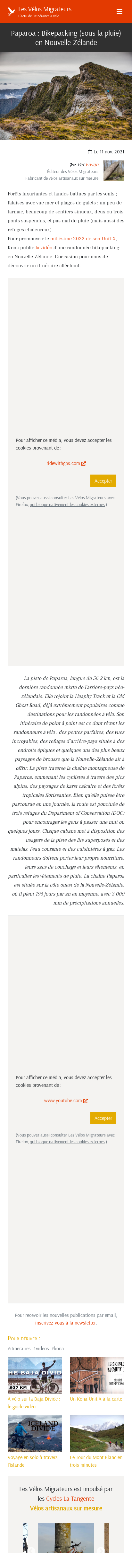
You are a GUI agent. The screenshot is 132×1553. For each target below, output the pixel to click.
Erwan (92, 164)
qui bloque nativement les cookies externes (67, 504)
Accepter (103, 480)
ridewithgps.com (63, 463)
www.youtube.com (63, 1100)
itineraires (20, 1348)
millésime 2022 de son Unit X (83, 239)
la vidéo (44, 248)
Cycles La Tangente (70, 1498)
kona (59, 1348)
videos (42, 1348)
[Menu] (119, 11)
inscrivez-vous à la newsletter (65, 1322)
